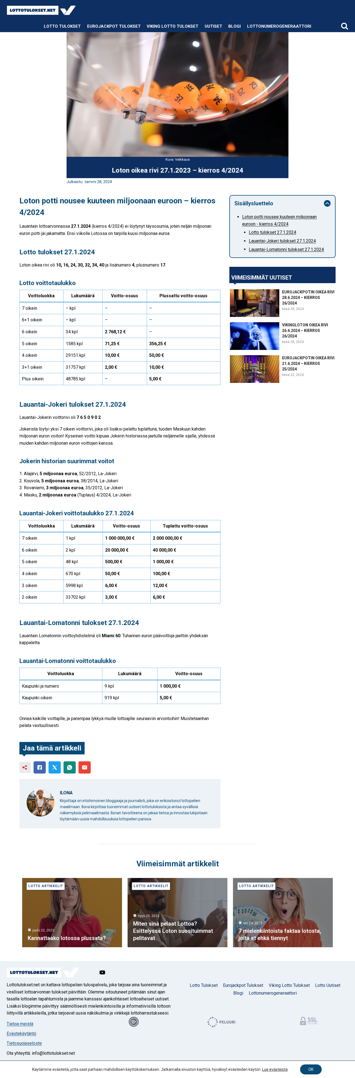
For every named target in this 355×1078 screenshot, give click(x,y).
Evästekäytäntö (21, 1033)
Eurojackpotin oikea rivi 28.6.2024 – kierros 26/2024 (308, 297)
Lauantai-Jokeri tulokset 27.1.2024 (282, 241)
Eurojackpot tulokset (114, 26)
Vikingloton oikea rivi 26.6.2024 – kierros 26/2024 (305, 330)
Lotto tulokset (204, 985)
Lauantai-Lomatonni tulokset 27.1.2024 (286, 249)
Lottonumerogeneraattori (279, 26)
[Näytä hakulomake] (344, 26)
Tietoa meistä (20, 1023)
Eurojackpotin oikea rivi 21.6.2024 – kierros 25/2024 (308, 363)
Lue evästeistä (275, 1069)
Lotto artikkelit (45, 886)
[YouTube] (102, 972)
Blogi (234, 26)
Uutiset (213, 26)
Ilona (66, 792)
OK (310, 1069)
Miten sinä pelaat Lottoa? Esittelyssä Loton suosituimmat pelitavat (173, 930)
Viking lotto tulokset (172, 26)
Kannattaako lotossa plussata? (67, 938)
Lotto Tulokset (62, 26)
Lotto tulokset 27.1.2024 (272, 232)
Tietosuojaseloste (24, 1043)
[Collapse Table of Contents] (327, 203)
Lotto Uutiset (327, 985)
